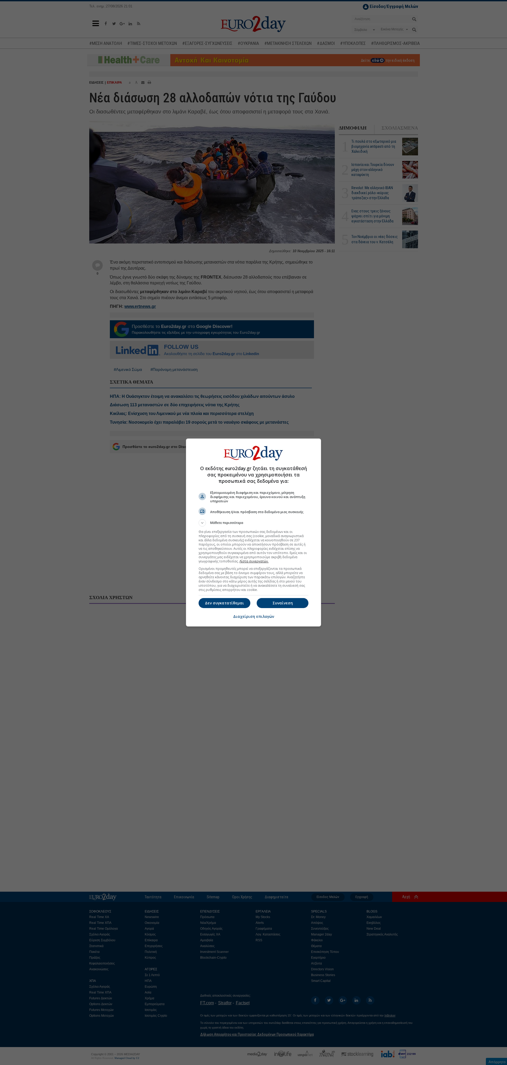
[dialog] (253, 532)
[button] (253, 523)
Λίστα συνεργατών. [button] (254, 561)
